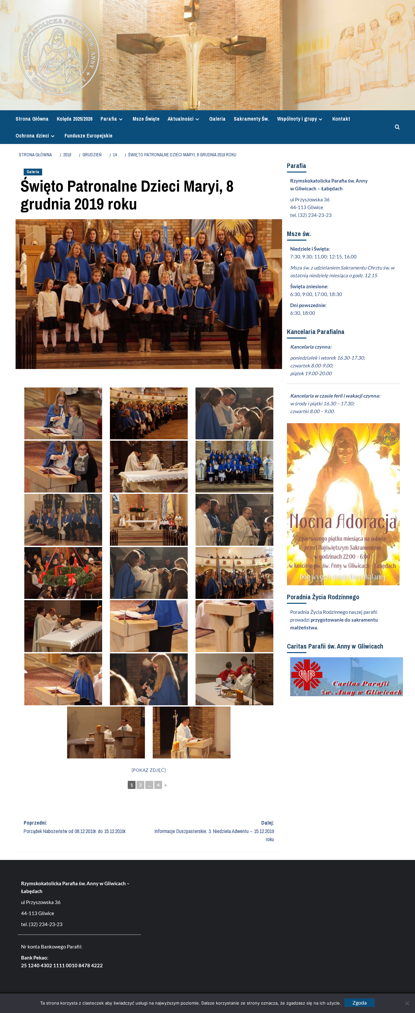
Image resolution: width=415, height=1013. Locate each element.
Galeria (217, 118)
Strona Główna (32, 118)
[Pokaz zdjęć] (149, 770)
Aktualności (181, 118)
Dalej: (214, 831)
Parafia (109, 118)
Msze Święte (146, 118)
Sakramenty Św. (251, 118)
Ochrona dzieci (32, 135)
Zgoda (359, 1002)
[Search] (396, 127)
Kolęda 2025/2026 (74, 118)
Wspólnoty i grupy (297, 118)
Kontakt (341, 118)
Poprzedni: (75, 827)
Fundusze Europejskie (89, 135)
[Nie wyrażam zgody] (407, 1003)
